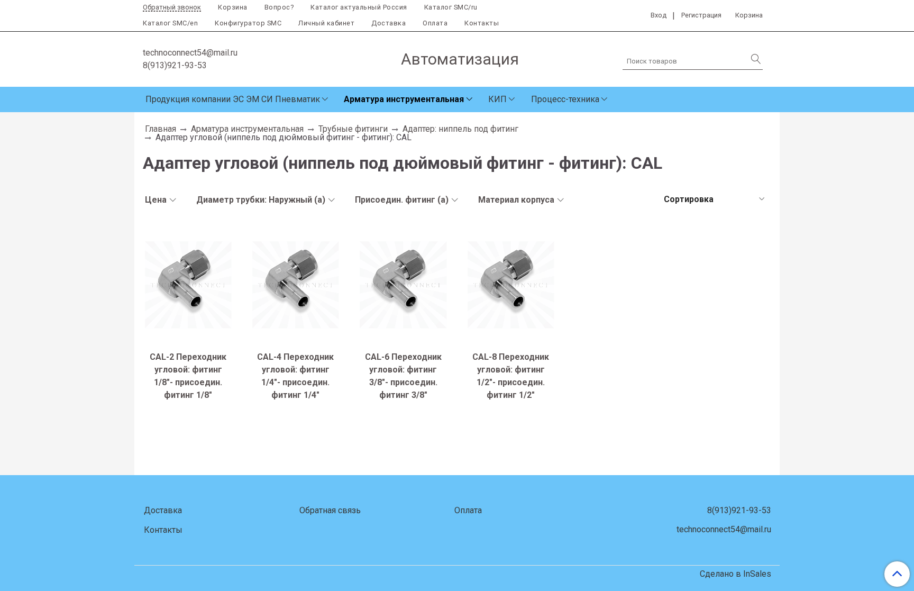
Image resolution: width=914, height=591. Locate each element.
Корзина (233, 7)
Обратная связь (330, 510)
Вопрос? (279, 7)
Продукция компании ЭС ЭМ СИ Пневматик (232, 99)
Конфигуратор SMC (248, 23)
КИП (497, 99)
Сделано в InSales (735, 574)
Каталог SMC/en (170, 23)
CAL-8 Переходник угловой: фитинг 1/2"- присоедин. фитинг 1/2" (510, 376)
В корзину (188, 337)
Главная (160, 129)
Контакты (481, 23)
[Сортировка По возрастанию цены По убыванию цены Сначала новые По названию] (713, 199)
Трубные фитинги (353, 129)
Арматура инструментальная (404, 99)
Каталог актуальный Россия (358, 7)
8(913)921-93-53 (175, 65)
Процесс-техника (565, 99)
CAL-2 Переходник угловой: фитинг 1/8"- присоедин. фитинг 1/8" (188, 376)
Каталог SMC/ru (451, 7)
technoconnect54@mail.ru (190, 53)
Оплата (435, 23)
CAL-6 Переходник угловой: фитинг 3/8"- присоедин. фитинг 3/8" (403, 376)
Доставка (388, 23)
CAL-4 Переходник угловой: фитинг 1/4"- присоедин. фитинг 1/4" (295, 376)
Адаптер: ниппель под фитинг (460, 129)
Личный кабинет (326, 23)
